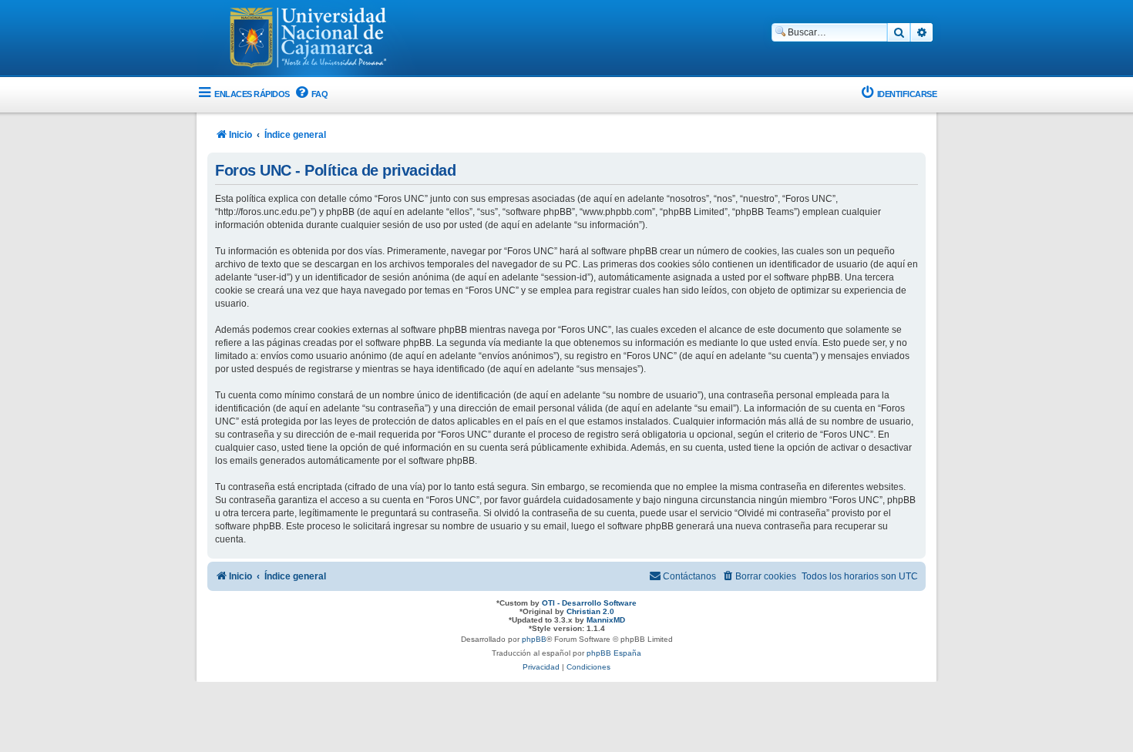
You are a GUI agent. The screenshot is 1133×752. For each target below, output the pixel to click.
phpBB (534, 639)
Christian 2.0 (590, 611)
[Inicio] (308, 39)
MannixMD (606, 620)
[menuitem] (311, 94)
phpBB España (614, 653)
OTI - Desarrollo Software (589, 603)
